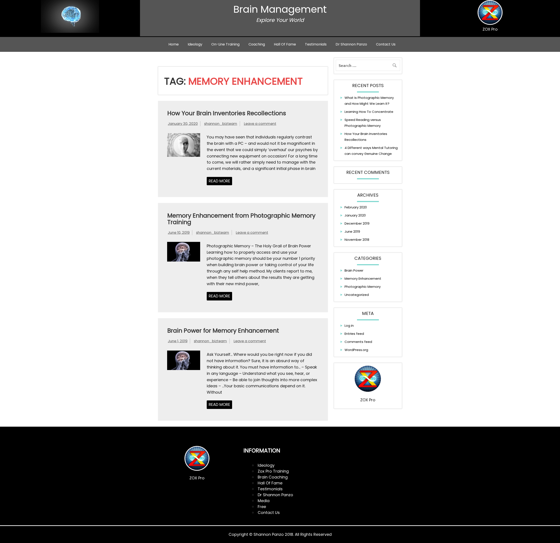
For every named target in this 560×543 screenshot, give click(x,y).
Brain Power (354, 270)
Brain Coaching (273, 477)
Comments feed (358, 341)
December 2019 (357, 223)
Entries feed (354, 333)
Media (264, 500)
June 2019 (352, 231)
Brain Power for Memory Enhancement (223, 330)
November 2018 (357, 239)
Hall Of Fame (270, 483)
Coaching (256, 44)
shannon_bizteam (220, 123)
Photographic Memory (363, 286)
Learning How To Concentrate (369, 111)
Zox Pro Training (273, 471)
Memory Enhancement (363, 278)
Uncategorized (357, 294)
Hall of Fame (285, 44)
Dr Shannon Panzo (351, 44)
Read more (219, 181)
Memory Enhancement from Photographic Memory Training (241, 218)
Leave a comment (260, 123)
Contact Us (386, 44)
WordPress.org (356, 349)
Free (262, 506)
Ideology (195, 44)
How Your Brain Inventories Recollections (226, 113)
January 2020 (355, 215)
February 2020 (356, 207)
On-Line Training (225, 44)
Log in (349, 325)
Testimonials (316, 44)
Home (173, 44)
